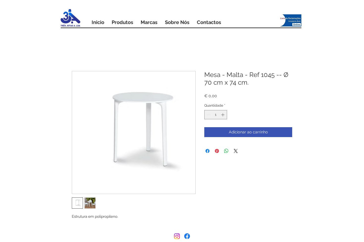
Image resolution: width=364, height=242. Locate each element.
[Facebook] (187, 236)
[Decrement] (208, 114)
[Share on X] (236, 151)
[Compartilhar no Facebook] (207, 151)
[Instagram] (177, 236)
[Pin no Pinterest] (217, 151)
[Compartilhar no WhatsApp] (226, 151)
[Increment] (223, 114)
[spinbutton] (215, 114)
